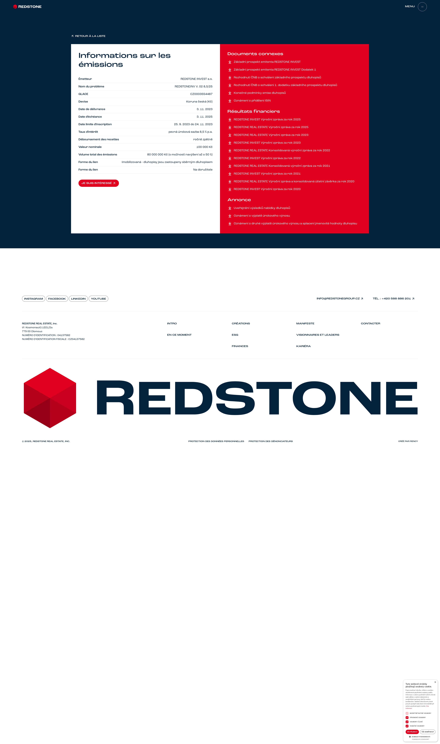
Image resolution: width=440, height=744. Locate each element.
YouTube (98, 299)
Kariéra (303, 346)
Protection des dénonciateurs (271, 441)
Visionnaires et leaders (317, 335)
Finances (240, 346)
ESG (235, 335)
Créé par (408, 441)
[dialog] (420, 711)
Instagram (33, 299)
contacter (370, 323)
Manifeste (305, 323)
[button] (420, 737)
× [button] (435, 682)
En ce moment (179, 335)
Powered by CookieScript (420, 739)
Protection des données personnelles (216, 441)
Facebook (57, 299)
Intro (172, 323)
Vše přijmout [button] (412, 732)
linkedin (78, 299)
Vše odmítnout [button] (428, 732)
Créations (241, 323)
